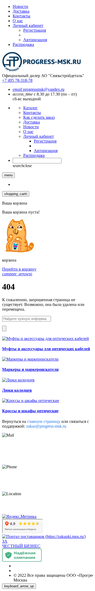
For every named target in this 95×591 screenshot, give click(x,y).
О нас (18, 20)
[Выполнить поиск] (4, 328)
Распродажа (23, 44)
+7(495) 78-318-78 (18, 476)
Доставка (21, 11)
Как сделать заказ (39, 117)
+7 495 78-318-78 (17, 80)
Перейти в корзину (19, 269)
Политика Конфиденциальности (42, 566)
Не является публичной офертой (42, 570)
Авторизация (35, 39)
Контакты (21, 16)
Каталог (30, 108)
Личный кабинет (28, 25)
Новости (20, 6)
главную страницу (44, 421)
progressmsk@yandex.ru (38, 89)
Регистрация (34, 30)
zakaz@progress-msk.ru (46, 426)
